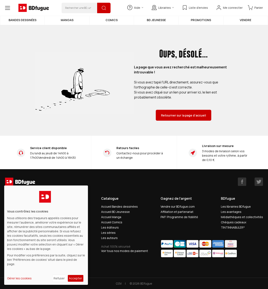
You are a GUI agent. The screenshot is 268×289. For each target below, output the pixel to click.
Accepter (75, 278)
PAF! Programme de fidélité (179, 217)
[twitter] (259, 182)
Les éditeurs (110, 227)
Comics (112, 20)
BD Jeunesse (156, 20)
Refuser (59, 278)
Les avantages (231, 212)
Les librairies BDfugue (236, 206)
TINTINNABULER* (233, 227)
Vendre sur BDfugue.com (178, 206)
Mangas (67, 20)
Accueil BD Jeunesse (115, 212)
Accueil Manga (111, 217)
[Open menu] (7, 7)
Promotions (201, 20)
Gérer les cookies (19, 278)
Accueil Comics (111, 222)
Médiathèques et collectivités (242, 217)
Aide (137, 8)
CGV (119, 283)
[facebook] (242, 182)
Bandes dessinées (22, 20)
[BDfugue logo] (33, 8)
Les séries (108, 233)
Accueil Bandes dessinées (119, 206)
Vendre (245, 20)
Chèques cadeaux (233, 222)
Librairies (164, 8)
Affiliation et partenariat (177, 212)
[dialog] (46, 235)
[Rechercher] (104, 8)
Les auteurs (109, 238)
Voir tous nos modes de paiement (124, 251)
